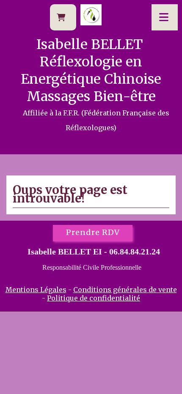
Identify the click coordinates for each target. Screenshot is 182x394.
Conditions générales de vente (125, 289)
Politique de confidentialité (93, 298)
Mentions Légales (36, 289)
